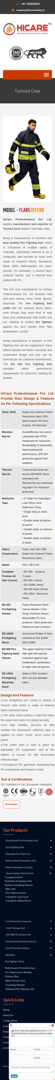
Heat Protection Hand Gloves (21, 941)
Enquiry (7, 1031)
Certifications (10, 1020)
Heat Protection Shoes (17, 948)
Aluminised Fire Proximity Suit (21, 840)
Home (6, 1010)
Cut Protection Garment (18, 921)
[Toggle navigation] (46, 75)
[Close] (52, 1025)
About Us (8, 1015)
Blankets (10, 955)
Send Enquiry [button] (11, 804)
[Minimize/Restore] (49, 1025)
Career (7, 1026)
